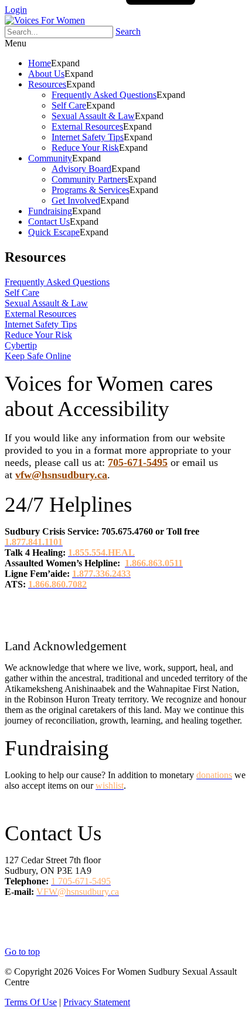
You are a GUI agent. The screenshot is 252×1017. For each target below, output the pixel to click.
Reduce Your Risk (38, 335)
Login (16, 10)
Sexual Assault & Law (46, 303)
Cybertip (21, 345)
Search (128, 31)
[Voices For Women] (45, 20)
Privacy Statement (96, 1002)
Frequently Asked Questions (57, 282)
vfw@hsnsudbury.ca (61, 475)
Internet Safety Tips (41, 324)
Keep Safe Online (38, 356)
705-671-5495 (138, 462)
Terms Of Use (31, 1002)
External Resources (40, 314)
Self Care (22, 293)
